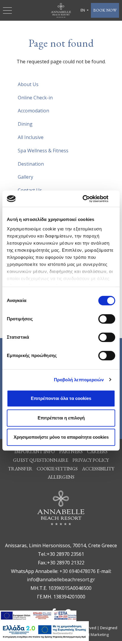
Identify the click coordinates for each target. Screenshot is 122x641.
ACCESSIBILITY (98, 469)
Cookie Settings (57, 469)
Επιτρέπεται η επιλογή (61, 417)
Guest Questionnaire (40, 460)
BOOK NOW (105, 10)
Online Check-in (35, 97)
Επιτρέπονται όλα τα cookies (61, 398)
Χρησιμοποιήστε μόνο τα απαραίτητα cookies (61, 437)
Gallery (25, 177)
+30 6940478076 (78, 571)
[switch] (106, 319)
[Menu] (8, 10)
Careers (97, 451)
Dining (25, 124)
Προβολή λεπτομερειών (79, 379)
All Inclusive (31, 137)
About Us (28, 84)
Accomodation (33, 110)
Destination (31, 164)
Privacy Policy (91, 460)
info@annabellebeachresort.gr (61, 579)
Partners (71, 451)
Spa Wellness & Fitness (43, 150)
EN (83, 10)
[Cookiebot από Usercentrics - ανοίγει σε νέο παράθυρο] (89, 199)
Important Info (35, 451)
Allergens (61, 477)
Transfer (20, 469)
